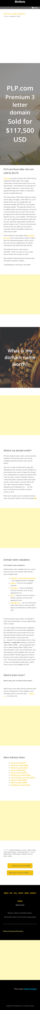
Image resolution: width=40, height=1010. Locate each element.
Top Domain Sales (22, 852)
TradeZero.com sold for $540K (21, 775)
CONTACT (33, 893)
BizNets (20, 901)
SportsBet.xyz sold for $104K (20, 785)
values (10, 856)
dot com (24, 850)
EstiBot (13, 583)
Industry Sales (31, 850)
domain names (16, 854)
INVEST (20, 893)
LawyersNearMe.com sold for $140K (23, 777)
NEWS (27, 893)
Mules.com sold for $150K (20, 865)
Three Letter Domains (10, 852)
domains (24, 854)
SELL (15, 893)
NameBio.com (15, 603)
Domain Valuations (15, 850)
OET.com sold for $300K (19, 780)
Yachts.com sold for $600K (20, 765)
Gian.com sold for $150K (19, 773)
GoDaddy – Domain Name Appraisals (23, 578)
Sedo (12, 595)
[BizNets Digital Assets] (20, 1)
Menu (36, 8)
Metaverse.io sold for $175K (20, 873)
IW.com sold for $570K (18, 763)
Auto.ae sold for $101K (18, 770)
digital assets (7, 854)
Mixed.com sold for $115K (19, 768)
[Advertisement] (20, 39)
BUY (11, 893)
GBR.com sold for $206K (19, 782)
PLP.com (7, 178)
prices (5, 856)
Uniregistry (14, 588)
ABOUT (6, 893)
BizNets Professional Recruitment (13, 931)
